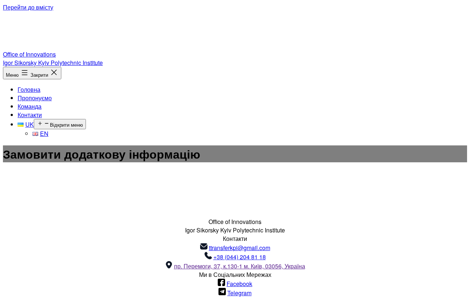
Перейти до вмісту (28, 7)
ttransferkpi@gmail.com (239, 247)
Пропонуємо (35, 98)
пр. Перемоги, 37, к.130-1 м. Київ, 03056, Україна (239, 266)
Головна (29, 89)
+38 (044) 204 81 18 (239, 257)
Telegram (239, 293)
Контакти (30, 115)
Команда (29, 106)
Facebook (239, 283)
